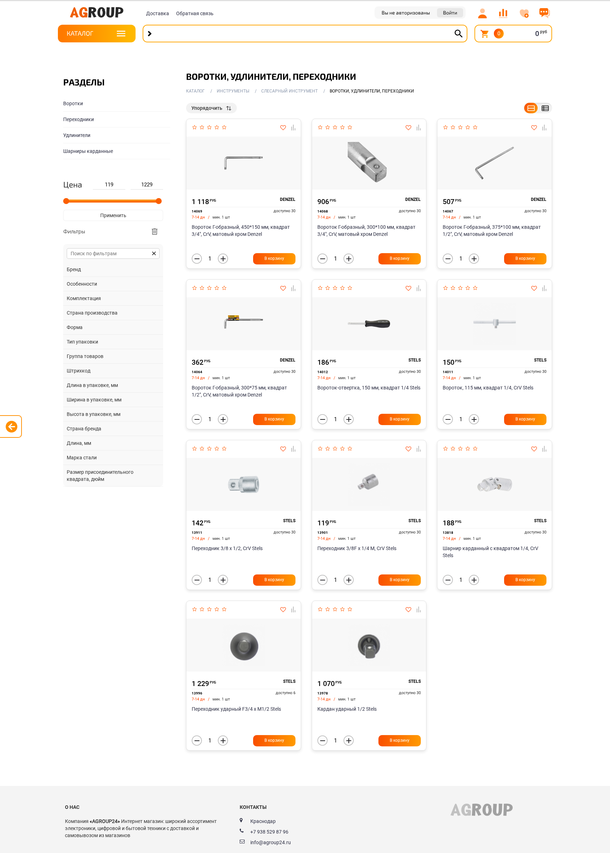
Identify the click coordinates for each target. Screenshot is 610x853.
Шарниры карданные (88, 151)
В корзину (274, 258)
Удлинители (76, 135)
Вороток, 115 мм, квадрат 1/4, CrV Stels (488, 387)
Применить (113, 215)
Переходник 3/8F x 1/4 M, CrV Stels (356, 548)
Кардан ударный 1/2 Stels (347, 709)
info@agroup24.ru (270, 842)
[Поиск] (458, 33)
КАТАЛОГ (80, 33)
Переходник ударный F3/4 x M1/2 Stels (236, 709)
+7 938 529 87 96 (269, 832)
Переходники (78, 119)
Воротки (73, 103)
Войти (450, 13)
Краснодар (263, 821)
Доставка (157, 13)
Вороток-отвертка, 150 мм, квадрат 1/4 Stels (368, 387)
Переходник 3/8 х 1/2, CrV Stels (227, 548)
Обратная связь (195, 13)
